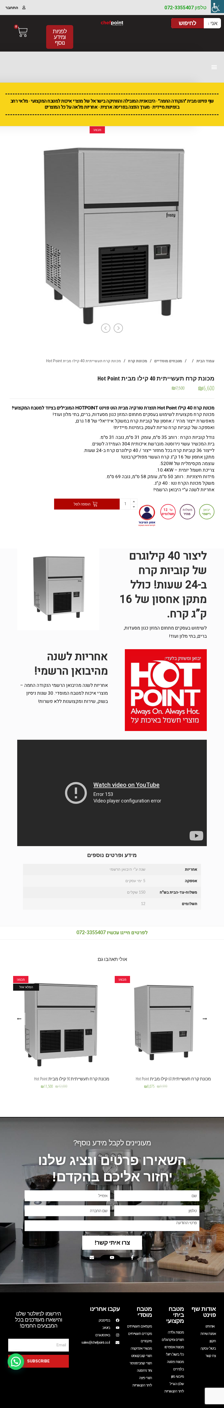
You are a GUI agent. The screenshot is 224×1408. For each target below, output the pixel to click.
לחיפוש (187, 23)
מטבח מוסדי (144, 1311)
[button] (214, 66)
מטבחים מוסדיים (168, 361)
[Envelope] (92, 1257)
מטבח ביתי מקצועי (175, 1314)
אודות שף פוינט (203, 1311)
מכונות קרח (137, 361)
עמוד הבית (205, 361)
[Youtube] (112, 1257)
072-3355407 (91, 932)
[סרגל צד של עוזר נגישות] (217, 6)
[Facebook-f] (132, 1257)
